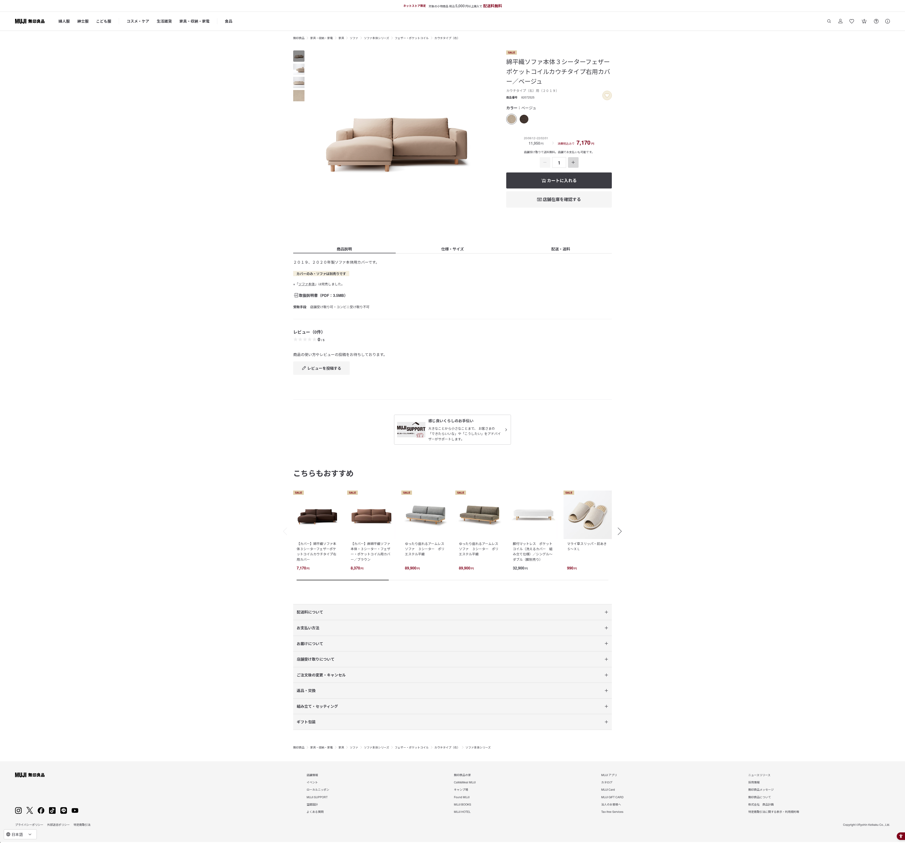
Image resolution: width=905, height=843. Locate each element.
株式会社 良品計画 (761, 804)
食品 (228, 21)
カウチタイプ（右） (447, 38)
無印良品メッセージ (761, 789)
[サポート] (887, 21)
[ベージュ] (511, 119)
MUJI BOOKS (462, 804)
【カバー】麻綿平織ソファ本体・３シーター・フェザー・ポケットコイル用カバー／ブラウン (370, 551)
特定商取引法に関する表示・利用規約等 (773, 812)
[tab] (298, 56)
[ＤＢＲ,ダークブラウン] (524, 119)
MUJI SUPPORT (317, 797)
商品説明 (344, 249)
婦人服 (64, 21)
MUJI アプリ (609, 775)
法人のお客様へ (611, 804)
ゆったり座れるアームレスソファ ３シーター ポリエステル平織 (424, 549)
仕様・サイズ (452, 249)
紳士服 (83, 21)
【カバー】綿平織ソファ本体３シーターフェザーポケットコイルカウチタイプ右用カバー (316, 551)
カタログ (607, 782)
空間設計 (312, 804)
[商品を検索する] (829, 21)
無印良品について (759, 797)
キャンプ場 (461, 789)
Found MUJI (461, 797)
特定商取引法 (82, 825)
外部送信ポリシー (58, 825)
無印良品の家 (462, 775)
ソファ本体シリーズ (376, 38)
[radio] (511, 119)
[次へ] (622, 531)
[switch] (607, 95)
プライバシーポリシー (29, 825)
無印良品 (298, 38)
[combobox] (20, 834)
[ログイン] (840, 21)
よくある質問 (315, 812)
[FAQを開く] (876, 21)
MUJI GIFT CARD (612, 797)
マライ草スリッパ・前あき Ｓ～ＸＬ (588, 546)
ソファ (354, 38)
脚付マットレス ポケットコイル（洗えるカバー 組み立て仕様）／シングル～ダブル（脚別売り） (532, 551)
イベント (312, 782)
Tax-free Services (612, 812)
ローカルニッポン (318, 789)
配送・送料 (560, 249)
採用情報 (754, 782)
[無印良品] (30, 775)
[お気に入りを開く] (851, 21)
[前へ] (283, 531)
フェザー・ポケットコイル (412, 38)
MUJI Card (608, 789)
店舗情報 (312, 775)
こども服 (103, 21)
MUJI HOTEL (462, 812)
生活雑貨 (164, 21)
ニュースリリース (759, 775)
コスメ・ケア (138, 21)
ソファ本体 (306, 284)
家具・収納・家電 (194, 21)
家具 (341, 38)
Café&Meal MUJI (465, 782)
